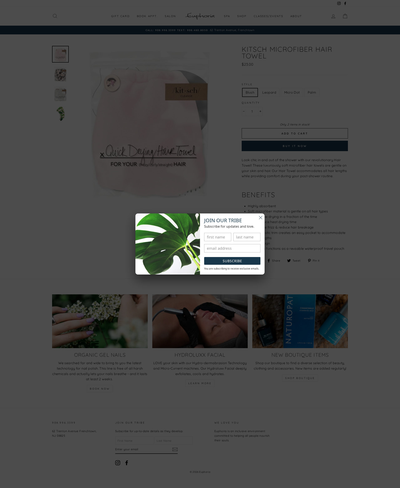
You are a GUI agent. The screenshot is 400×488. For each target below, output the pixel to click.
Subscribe (232, 261)
